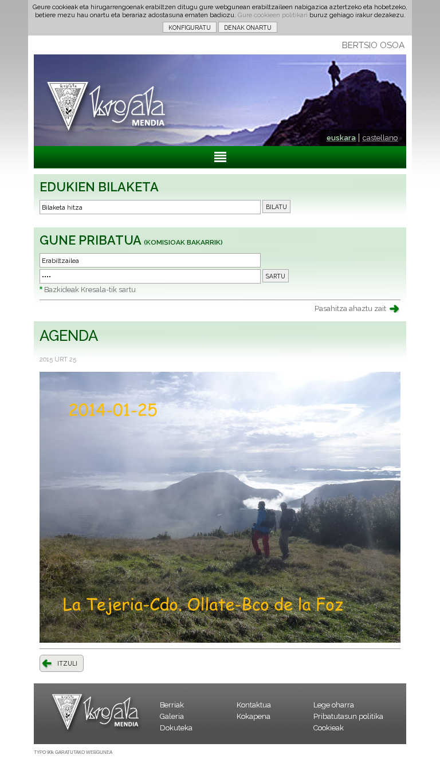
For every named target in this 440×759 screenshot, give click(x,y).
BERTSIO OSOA (373, 45)
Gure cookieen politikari (273, 15)
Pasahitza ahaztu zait (350, 308)
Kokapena (253, 716)
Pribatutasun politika (348, 716)
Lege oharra (333, 705)
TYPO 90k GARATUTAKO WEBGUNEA (73, 752)
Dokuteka (176, 727)
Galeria (172, 716)
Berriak (172, 705)
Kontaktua (254, 705)
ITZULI (67, 663)
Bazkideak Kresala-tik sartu (90, 289)
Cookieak (328, 727)
